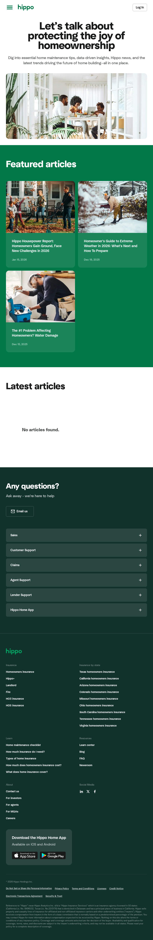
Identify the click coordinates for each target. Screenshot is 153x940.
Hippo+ (10, 678)
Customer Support (23, 550)
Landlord (11, 685)
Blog (82, 752)
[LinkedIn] (81, 791)
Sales (14, 535)
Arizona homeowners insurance (98, 685)
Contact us (12, 791)
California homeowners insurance (99, 678)
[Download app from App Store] (25, 855)
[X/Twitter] (88, 791)
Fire (8, 692)
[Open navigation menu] (9, 7)
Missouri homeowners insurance (98, 699)
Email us (22, 511)
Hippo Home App (22, 609)
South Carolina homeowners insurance (102, 712)
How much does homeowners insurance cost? (33, 765)
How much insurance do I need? (25, 752)
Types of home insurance (21, 758)
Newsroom (85, 765)
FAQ (82, 758)
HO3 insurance (15, 699)
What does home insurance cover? (27, 772)
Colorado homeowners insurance (99, 692)
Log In (140, 7)
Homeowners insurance (20, 672)
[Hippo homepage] (26, 7)
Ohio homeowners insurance (96, 705)
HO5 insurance (15, 705)
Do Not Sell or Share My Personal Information (29, 888)
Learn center (87, 745)
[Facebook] (95, 791)
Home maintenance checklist (23, 745)
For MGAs (12, 811)
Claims (15, 565)
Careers (10, 818)
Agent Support (20, 580)
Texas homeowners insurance (97, 672)
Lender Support (21, 595)
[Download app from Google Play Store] (53, 855)
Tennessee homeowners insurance (100, 719)
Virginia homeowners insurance (98, 725)
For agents (12, 805)
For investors (13, 798)
